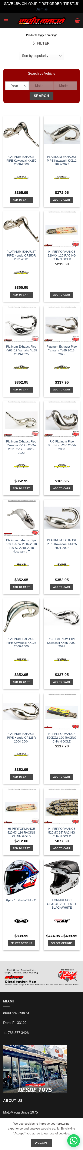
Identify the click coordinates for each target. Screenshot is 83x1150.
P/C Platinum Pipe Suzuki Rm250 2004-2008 (62, 445)
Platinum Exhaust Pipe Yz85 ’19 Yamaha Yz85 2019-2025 (21, 350)
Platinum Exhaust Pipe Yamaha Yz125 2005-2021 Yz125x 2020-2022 (21, 447)
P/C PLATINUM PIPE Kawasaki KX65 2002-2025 (62, 642)
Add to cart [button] (21, 200)
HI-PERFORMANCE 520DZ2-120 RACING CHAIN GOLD (61, 737)
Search (41, 96)
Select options (21, 943)
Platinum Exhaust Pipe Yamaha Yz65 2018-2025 (62, 350)
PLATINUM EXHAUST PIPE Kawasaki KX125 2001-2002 (62, 544)
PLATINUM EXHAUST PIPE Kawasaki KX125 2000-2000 (21, 642)
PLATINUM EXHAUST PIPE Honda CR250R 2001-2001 (21, 255)
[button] (5, 20)
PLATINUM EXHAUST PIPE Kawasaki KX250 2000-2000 (21, 160)
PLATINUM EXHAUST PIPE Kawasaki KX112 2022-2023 (62, 160)
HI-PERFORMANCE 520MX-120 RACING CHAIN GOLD (62, 255)
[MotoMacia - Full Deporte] (41, 21)
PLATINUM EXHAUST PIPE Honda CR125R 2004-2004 (21, 737)
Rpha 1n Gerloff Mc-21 (21, 900)
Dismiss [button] (42, 9)
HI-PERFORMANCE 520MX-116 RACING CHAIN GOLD (21, 832)
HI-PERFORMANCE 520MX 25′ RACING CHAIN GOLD (61, 832)
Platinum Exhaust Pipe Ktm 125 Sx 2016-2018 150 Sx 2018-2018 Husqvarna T (21, 546)
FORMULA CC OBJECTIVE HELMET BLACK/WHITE (61, 904)
